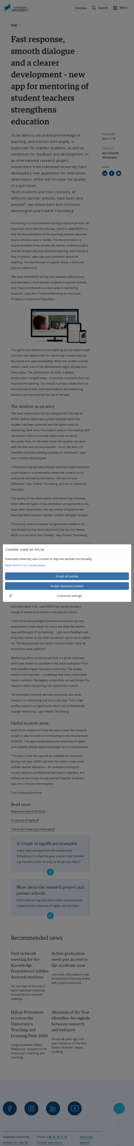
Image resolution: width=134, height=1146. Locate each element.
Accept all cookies (67, 576)
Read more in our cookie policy (25, 565)
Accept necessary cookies (67, 586)
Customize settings (69, 596)
